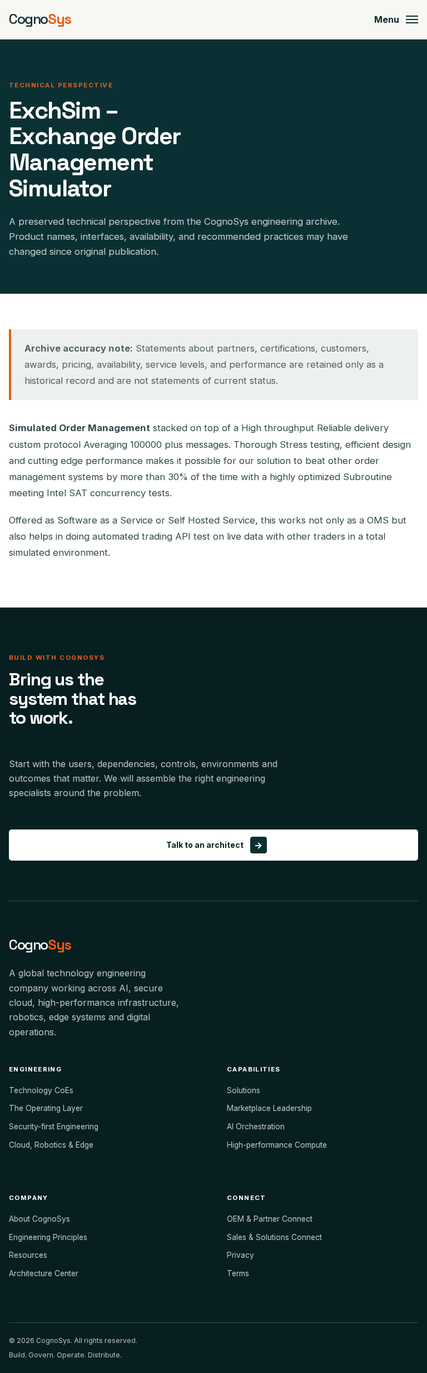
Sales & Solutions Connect (274, 1237)
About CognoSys (39, 1218)
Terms (238, 1273)
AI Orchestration (256, 1126)
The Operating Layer (46, 1108)
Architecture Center (43, 1273)
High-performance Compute (277, 1144)
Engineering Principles (48, 1237)
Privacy (240, 1255)
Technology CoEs (41, 1090)
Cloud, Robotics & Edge (51, 1144)
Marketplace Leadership (269, 1108)
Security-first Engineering (53, 1126)
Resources (28, 1255)
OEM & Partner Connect (269, 1218)
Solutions (243, 1090)
